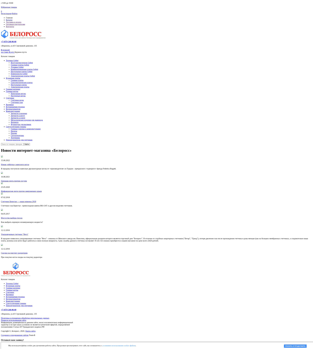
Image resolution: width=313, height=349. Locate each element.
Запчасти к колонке (19, 113)
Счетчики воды (17, 100)
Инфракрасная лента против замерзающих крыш (21, 191)
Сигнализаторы (17, 135)
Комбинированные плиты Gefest (24, 69)
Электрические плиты (20, 87)
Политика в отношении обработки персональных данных (25, 318)
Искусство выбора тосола (11, 218)
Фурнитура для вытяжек (21, 124)
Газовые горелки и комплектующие (26, 129)
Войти (14, 13)
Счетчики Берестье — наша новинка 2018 (18, 201)
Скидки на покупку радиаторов (14, 253)
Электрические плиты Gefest (23, 76)
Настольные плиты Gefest (21, 71)
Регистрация (6, 13)
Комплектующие (13, 111)
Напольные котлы (18, 94)
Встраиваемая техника (15, 107)
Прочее (14, 133)
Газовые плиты (17, 80)
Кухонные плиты (13, 78)
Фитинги (14, 122)
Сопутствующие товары (16, 127)
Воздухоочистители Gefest (22, 63)
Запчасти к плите (18, 118)
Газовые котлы (12, 91)
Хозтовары (15, 138)
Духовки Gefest (17, 67)
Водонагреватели (13, 109)
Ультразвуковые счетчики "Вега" (14, 234)
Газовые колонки (13, 89)
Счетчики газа (17, 102)
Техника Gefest (12, 60)
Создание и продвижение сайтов (14, 335)
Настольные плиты (19, 85)
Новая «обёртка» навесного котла (15, 164)
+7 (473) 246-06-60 (8, 42)
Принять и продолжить (295, 346)
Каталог (9, 20)
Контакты (10, 26)
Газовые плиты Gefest (20, 65)
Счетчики (10, 98)
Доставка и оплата (13, 22)
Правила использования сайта (13, 320)
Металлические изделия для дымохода (27, 120)
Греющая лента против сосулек (14, 181)
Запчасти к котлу (18, 116)
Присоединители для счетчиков (19, 140)
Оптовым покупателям (15, 24)
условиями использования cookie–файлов (119, 346)
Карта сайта (30, 331)
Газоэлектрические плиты (22, 82)
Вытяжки (10, 105)
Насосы (14, 131)
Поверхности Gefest (19, 74)
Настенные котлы (18, 96)
